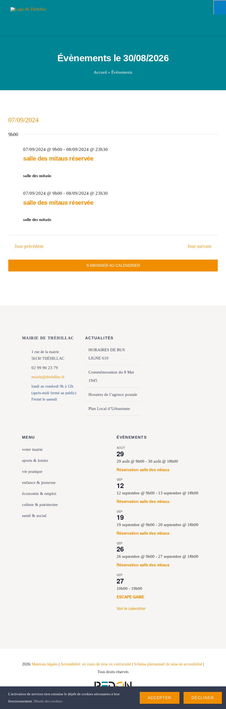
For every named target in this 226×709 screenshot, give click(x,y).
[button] (65, 527)
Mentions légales (45, 664)
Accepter (159, 697)
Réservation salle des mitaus (143, 469)
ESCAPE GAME (130, 596)
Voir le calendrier (131, 608)
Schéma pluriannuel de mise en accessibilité (168, 664)
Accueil (100, 72)
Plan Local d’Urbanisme (109, 408)
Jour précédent (29, 246)
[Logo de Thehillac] (28, 9)
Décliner (203, 697)
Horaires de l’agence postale (112, 394)
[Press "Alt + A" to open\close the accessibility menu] (219, 7)
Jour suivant (199, 246)
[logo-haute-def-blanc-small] (113, 681)
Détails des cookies (48, 701)
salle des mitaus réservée (58, 158)
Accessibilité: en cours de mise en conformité (96, 664)
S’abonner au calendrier (113, 265)
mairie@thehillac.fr (47, 377)
